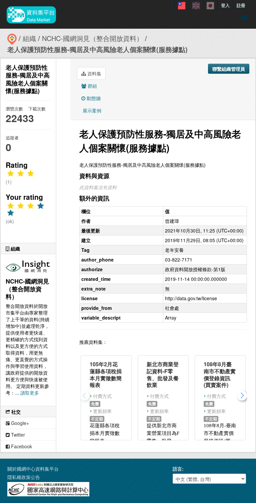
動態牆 (93, 98)
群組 (91, 85)
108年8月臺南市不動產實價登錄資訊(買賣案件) (220, 374)
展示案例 (91, 110)
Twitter (17, 434)
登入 (225, 5)
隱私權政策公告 (23, 477)
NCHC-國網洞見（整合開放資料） (92, 38)
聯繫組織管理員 (228, 68)
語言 (177, 468)
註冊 (241, 5)
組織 (29, 38)
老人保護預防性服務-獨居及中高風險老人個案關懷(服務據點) (97, 49)
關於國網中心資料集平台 (33, 468)
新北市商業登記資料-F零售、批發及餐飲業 (163, 374)
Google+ (19, 423)
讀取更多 (29, 392)
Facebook (21, 446)
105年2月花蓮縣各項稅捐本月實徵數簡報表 (106, 374)
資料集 (93, 73)
